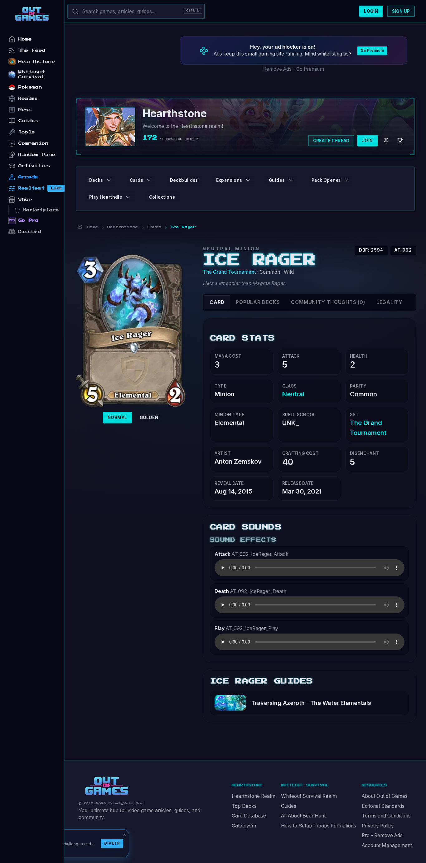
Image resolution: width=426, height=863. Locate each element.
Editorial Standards (383, 806)
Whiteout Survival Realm (309, 796)
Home (25, 39)
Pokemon (30, 87)
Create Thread (331, 140)
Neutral (293, 394)
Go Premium (372, 50)
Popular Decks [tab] (258, 302)
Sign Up (401, 11)
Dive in (112, 843)
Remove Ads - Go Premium (293, 69)
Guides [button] (277, 180)
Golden (149, 417)
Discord (29, 231)
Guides (288, 806)
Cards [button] (136, 180)
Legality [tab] (389, 302)
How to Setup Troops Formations (318, 826)
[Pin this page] (80, 227)
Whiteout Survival (31, 74)
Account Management (387, 845)
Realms (28, 98)
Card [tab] (217, 302)
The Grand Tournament (229, 272)
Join (367, 140)
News (25, 109)
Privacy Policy (378, 826)
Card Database (249, 816)
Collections (162, 197)
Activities (34, 165)
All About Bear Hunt (303, 816)
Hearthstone (36, 61)
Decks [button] (96, 180)
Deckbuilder (184, 180)
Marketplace (41, 210)
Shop (25, 199)
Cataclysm (244, 826)
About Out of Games (385, 796)
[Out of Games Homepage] (107, 786)
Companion (33, 143)
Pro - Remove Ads (382, 835)
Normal (117, 417)
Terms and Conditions (386, 816)
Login (371, 11)
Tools (26, 132)
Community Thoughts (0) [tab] (328, 302)
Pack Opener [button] (326, 180)
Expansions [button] (229, 180)
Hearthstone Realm (253, 796)
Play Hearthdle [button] (106, 197)
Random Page (37, 154)
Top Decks (244, 806)
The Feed (32, 50)
